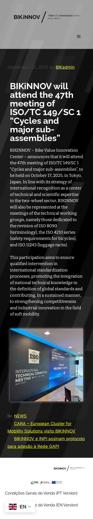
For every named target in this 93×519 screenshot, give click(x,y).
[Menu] (79, 36)
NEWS (20, 416)
